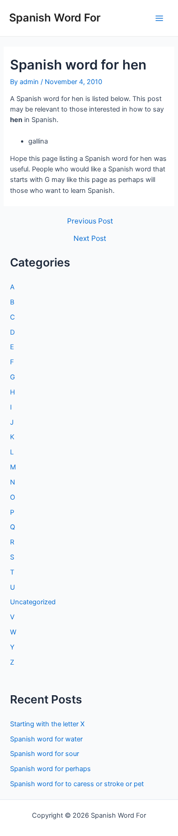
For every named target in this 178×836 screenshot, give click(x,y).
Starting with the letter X (47, 724)
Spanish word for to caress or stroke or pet (77, 784)
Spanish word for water (46, 739)
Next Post (89, 238)
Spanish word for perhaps (50, 769)
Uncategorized (33, 602)
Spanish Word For (54, 17)
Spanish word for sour (44, 754)
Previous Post (90, 221)
